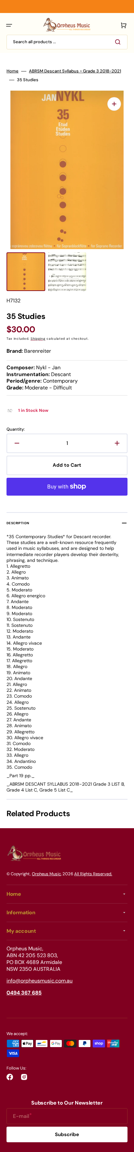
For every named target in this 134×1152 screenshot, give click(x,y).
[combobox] (67, 42)
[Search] (119, 42)
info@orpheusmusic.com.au (40, 980)
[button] (9, 25)
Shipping (38, 338)
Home (13, 71)
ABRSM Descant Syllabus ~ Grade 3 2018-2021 (75, 71)
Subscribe (67, 1134)
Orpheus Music (46, 874)
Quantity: (16, 429)
